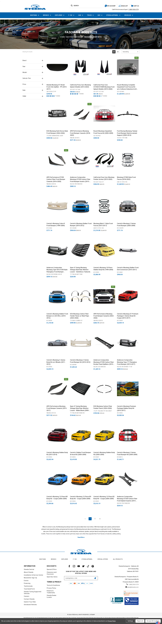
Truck (89, 15)
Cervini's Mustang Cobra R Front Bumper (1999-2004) (55, 224)
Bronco (46, 15)
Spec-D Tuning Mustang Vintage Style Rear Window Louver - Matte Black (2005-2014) (79, 408)
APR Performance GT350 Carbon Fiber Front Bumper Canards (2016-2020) (55, 179)
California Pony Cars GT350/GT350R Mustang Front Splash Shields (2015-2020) (103, 87)
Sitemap (92, 614)
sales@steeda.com (133, 587)
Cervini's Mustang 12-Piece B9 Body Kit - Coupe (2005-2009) (80, 498)
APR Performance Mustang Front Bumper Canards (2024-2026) (103, 316)
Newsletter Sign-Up (30, 578)
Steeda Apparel (112, 15)
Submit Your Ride (30, 602)
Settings (130, 621)
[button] (114, 51)
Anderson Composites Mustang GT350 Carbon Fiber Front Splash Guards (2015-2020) (127, 499)
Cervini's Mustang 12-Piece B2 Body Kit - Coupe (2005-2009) (103, 498)
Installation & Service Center (33, 575)
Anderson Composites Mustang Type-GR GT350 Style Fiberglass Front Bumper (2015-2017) (56, 270)
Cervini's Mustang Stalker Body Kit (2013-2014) (57, 453)
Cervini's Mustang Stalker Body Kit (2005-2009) (104, 453)
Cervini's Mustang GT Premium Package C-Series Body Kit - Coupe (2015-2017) (127, 316)
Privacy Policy (51, 588)
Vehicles (127, 15)
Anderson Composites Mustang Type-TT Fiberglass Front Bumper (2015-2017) (127, 362)
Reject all (140, 621)
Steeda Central (29, 569)
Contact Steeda (29, 599)
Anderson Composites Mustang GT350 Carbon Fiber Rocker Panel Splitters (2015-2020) (103, 362)
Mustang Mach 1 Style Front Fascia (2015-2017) (103, 224)
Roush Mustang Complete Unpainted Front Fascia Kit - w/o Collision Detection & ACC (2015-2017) (127, 87)
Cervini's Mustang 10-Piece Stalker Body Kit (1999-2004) (103, 269)
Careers (26, 596)
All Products (118, 559)
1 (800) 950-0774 (133, 9)
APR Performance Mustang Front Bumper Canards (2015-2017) (56, 408)
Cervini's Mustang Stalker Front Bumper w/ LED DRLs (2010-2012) (57, 316)
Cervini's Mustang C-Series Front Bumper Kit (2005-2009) (127, 453)
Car (79, 15)
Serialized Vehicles (30, 604)
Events (26, 580)
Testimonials (28, 586)
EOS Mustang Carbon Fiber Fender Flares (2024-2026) (102, 407)
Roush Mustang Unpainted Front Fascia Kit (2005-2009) (103, 132)
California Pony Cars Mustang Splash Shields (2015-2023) (80, 86)
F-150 (70, 15)
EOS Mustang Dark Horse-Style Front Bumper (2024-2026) (57, 132)
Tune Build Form (29, 589)
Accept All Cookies (153, 621)
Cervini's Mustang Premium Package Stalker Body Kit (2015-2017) (126, 408)
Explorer (58, 15)
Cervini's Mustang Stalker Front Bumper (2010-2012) (81, 224)
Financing (27, 583)
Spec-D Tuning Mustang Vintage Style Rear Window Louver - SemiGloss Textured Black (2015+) (80, 270)
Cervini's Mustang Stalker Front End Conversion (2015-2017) (128, 269)
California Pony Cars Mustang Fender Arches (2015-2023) (103, 178)
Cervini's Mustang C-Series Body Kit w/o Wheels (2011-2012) (55, 362)
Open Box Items (52, 577)
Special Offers (103, 559)
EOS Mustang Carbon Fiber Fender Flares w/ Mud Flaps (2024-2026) (79, 316)
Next (99, 518)
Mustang (33, 15)
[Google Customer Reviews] (131, 592)
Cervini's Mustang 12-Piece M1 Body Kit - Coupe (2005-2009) (57, 498)
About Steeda (28, 572)
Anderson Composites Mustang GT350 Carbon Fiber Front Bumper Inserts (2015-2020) (80, 179)
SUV (99, 15)
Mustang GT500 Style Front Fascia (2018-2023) (126, 178)
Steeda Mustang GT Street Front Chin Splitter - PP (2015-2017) (56, 87)
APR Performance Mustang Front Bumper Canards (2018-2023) (80, 133)
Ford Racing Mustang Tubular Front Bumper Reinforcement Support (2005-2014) (127, 133)
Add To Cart (57, 80)
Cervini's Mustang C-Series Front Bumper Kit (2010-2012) (80, 361)
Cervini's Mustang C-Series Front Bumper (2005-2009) (126, 224)
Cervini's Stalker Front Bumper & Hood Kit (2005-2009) (80, 453)
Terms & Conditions (53, 585)
